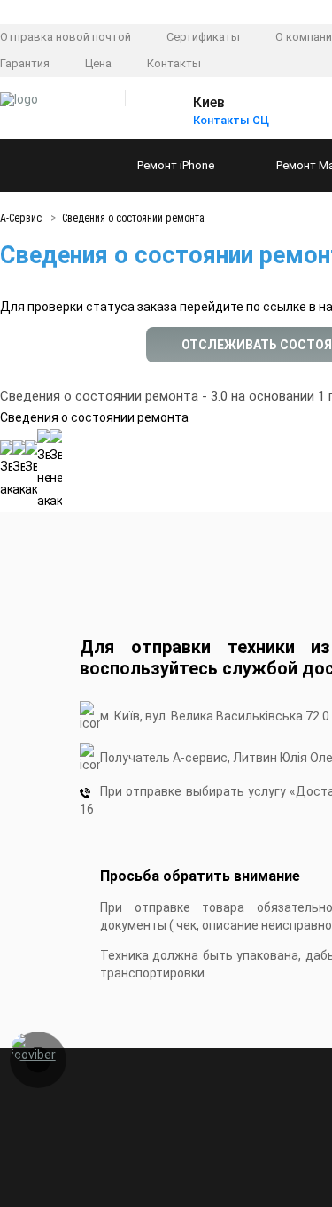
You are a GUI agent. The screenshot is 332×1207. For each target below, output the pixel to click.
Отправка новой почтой (65, 36)
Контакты (174, 63)
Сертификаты (203, 36)
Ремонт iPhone (175, 165)
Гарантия (25, 63)
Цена (98, 63)
